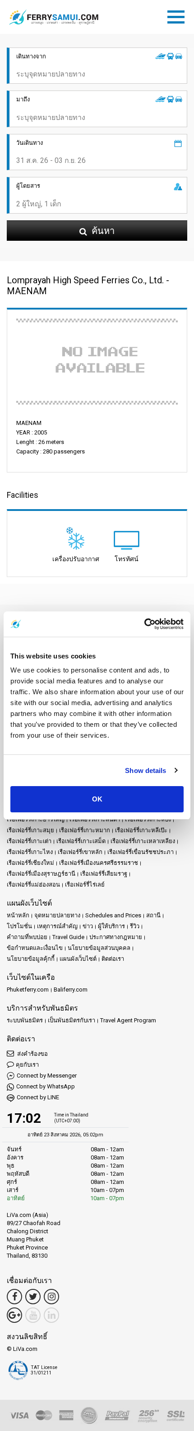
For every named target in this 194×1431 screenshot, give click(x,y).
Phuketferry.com (28, 989)
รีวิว (134, 926)
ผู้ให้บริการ (111, 926)
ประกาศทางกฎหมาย (115, 937)
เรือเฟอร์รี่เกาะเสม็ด (81, 841)
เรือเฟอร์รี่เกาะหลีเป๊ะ (141, 830)
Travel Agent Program (128, 1020)
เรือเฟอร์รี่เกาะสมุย (30, 830)
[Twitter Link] (33, 1296)
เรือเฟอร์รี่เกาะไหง (30, 852)
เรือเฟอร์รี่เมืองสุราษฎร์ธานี (41, 873)
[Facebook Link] (14, 1296)
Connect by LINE (38, 1097)
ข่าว (88, 926)
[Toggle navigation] (178, 15)
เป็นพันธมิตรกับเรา (71, 1020)
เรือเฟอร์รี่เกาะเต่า (29, 841)
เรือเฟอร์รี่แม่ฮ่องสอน (33, 884)
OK (97, 799)
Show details (145, 770)
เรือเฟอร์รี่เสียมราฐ (103, 873)
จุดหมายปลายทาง (57, 915)
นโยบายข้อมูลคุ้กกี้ (31, 958)
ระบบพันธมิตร (25, 1020)
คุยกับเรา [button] (27, 1064)
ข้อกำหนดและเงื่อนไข (35, 947)
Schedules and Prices (113, 915)
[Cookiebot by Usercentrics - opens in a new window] (144, 624)
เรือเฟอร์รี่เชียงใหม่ (30, 862)
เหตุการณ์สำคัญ (57, 926)
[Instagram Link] (51, 1296)
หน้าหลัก (18, 915)
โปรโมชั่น (19, 926)
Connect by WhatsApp (45, 1086)
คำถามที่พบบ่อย (27, 937)
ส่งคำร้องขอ (32, 1053)
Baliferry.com (71, 989)
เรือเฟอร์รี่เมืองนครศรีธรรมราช (98, 862)
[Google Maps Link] (14, 1315)
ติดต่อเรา (113, 958)
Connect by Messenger (47, 1075)
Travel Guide (68, 937)
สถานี (153, 915)
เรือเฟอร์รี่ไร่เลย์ (85, 884)
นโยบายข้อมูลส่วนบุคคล (99, 947)
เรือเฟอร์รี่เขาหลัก (80, 852)
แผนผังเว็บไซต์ (78, 958)
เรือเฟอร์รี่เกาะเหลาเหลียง (143, 841)
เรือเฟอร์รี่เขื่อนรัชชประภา (140, 852)
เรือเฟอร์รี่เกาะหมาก (84, 830)
